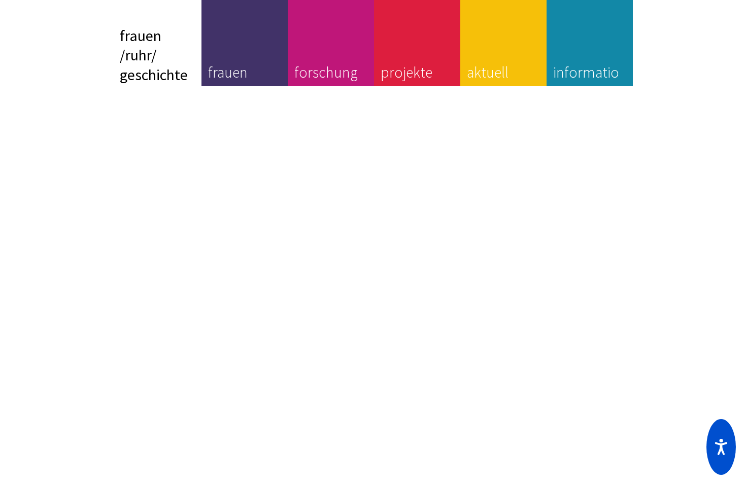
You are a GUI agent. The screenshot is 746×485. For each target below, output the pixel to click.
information (586, 81)
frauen (228, 72)
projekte (406, 72)
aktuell (487, 72)
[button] (721, 447)
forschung (326, 72)
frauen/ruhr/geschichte (154, 55)
